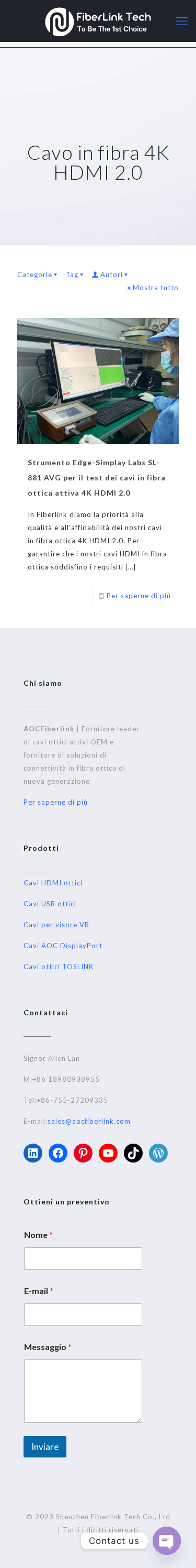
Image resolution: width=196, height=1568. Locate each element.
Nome (38, 1235)
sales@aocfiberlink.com (89, 1121)
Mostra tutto (156, 287)
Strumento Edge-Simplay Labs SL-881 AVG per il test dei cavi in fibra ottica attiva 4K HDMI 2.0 (97, 477)
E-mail (38, 1291)
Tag (72, 274)
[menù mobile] (182, 21)
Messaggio (48, 1347)
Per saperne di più (139, 595)
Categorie (34, 274)
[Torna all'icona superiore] (175, 1547)
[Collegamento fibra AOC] (98, 21)
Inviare (45, 1446)
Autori (111, 274)
